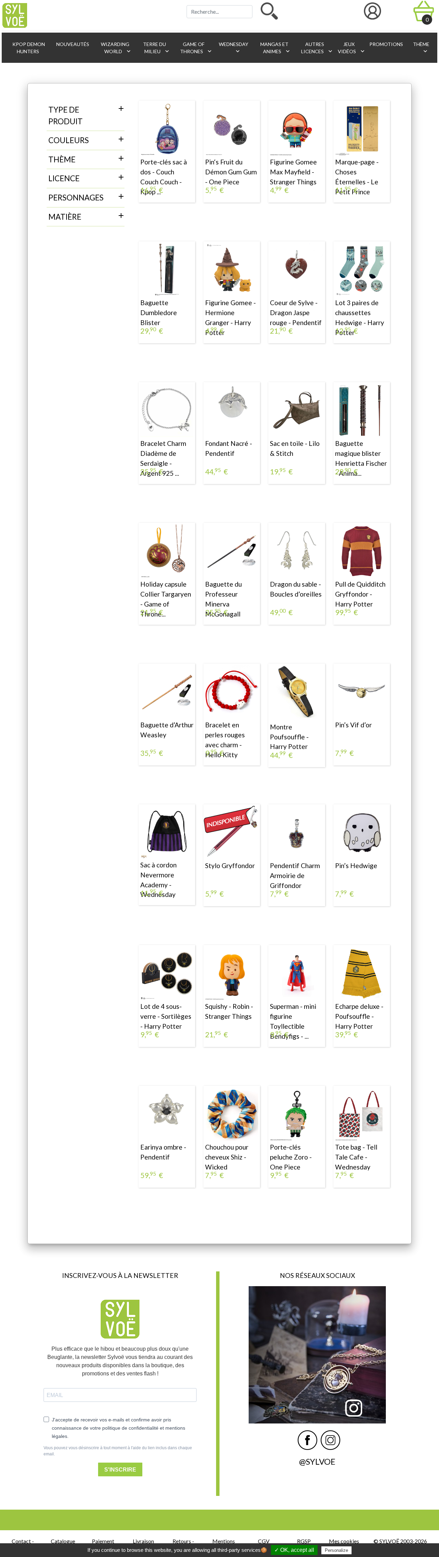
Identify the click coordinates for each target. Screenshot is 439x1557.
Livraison (143, 1541)
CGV (264, 1541)
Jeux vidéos (350, 48)
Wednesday (233, 48)
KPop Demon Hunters (28, 47)
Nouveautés (72, 44)
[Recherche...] (269, 11)
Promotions (385, 44)
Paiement (103, 1541)
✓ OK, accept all (294, 1550)
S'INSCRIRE (120, 1470)
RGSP (304, 1541)
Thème (420, 48)
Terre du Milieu (156, 48)
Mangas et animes (275, 48)
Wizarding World (116, 48)
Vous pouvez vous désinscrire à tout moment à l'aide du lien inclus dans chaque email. (118, 1450)
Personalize (336, 1550)
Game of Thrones (196, 48)
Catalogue (63, 1541)
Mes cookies (344, 1541)
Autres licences (316, 48)
